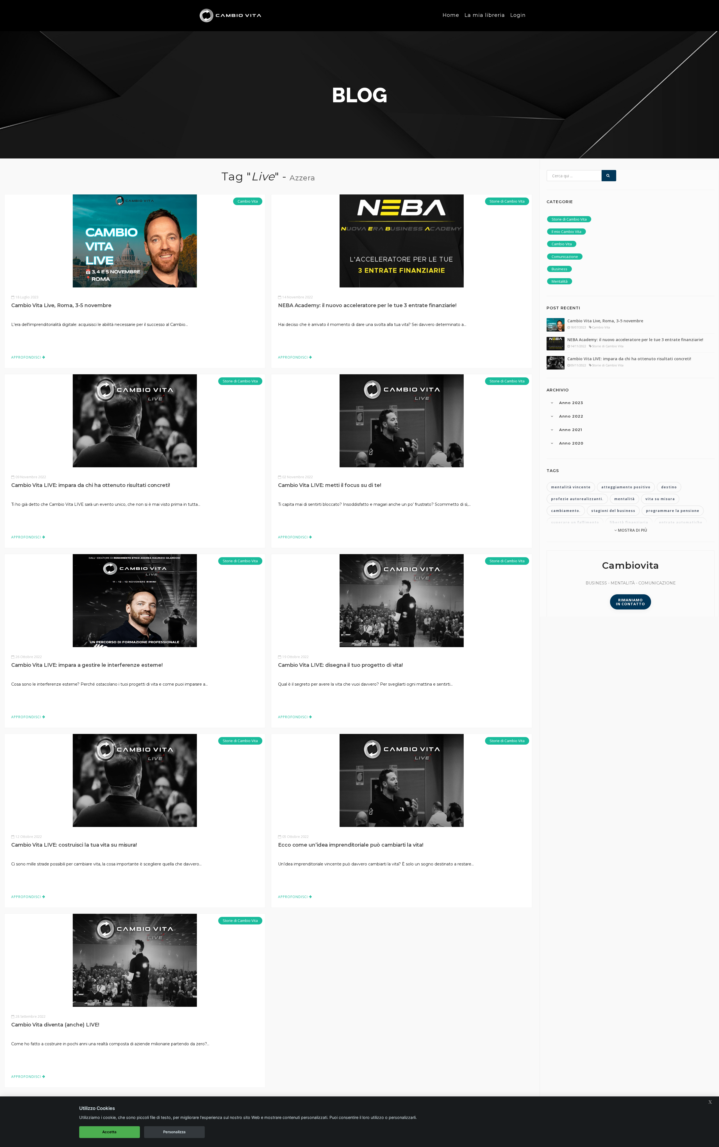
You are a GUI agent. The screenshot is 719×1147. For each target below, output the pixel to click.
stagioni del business (613, 510)
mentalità (624, 499)
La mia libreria (485, 15)
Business (559, 268)
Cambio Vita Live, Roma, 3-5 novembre (61, 305)
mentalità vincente (571, 487)
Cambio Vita (248, 201)
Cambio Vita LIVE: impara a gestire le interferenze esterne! (87, 665)
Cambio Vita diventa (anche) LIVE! (55, 1025)
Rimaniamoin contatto (630, 601)
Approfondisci (26, 357)
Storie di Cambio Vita (507, 201)
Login (518, 15)
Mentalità (560, 281)
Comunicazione (565, 256)
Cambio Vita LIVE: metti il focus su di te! (329, 485)
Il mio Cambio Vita (566, 231)
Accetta (109, 1132)
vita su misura (660, 499)
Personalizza (174, 1132)
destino (669, 487)
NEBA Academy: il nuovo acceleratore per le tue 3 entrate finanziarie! (367, 305)
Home (451, 15)
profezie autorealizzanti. (577, 499)
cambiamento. (566, 510)
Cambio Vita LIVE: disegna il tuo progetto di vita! (340, 665)
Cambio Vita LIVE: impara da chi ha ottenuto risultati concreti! (90, 485)
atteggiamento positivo (625, 487)
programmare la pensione (672, 510)
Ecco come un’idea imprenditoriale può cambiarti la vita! (350, 845)
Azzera (302, 177)
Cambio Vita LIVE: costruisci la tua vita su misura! (74, 845)
